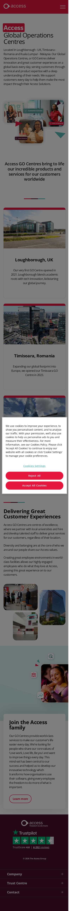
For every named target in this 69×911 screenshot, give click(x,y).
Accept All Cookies (34, 485)
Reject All (34, 475)
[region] (34, 455)
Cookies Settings (34, 466)
